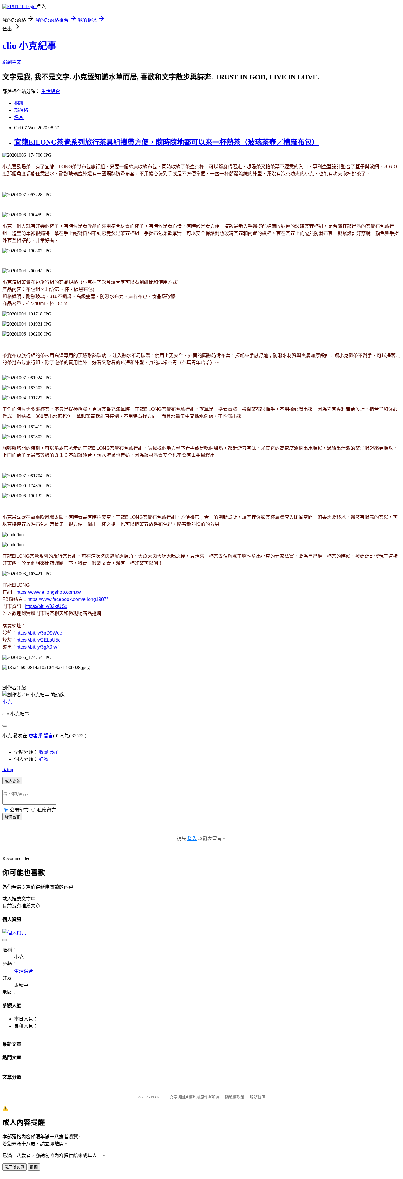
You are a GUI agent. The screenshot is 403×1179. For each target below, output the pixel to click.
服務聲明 (257, 1097)
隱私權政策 (234, 1097)
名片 (19, 117)
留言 (48, 735)
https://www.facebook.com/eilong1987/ (67, 599)
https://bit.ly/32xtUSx (46, 606)
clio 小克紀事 (29, 45)
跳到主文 (11, 62)
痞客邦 (35, 735)
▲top (7, 769)
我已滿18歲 (14, 1167)
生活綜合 (50, 91)
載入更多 (12, 781)
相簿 (19, 103)
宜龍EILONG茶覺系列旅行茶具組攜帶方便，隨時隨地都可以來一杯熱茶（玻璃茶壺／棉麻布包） (166, 142)
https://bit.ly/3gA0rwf (37, 647)
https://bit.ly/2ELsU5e (39, 639)
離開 (34, 1167)
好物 (43, 759)
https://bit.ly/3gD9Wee (39, 632)
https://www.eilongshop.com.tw (49, 592)
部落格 (21, 110)
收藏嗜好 (48, 752)
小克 (7, 701)
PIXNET (157, 1097)
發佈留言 (12, 817)
